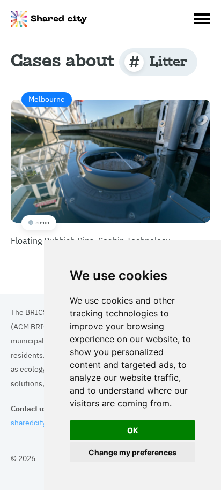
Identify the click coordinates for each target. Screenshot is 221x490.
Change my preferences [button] (132, 452)
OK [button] (132, 430)
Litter (168, 60)
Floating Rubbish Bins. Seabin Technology (90, 169)
